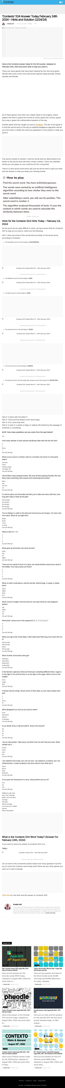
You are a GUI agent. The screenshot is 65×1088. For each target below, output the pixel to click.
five (3, 754)
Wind (3, 593)
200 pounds (6, 644)
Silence (4, 717)
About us (21, 1080)
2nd (3, 783)
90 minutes (5, 504)
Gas (3, 553)
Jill (3, 488)
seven (4, 750)
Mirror (4, 768)
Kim (3, 483)
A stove (4, 525)
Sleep (4, 609)
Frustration (5, 719)
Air (3, 555)
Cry (3, 612)
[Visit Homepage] (11, 2)
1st (3, 785)
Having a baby (6, 467)
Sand (3, 589)
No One (4, 485)
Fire (3, 595)
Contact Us (28, 1080)
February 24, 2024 (22, 23)
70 (3, 731)
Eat (3, 607)
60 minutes (5, 506)
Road (3, 551)
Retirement (5, 663)
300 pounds (6, 642)
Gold (3, 771)
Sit (3, 614)
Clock (4, 766)
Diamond (5, 773)
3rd (3, 787)
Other (30, 23)
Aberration (5, 661)
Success (4, 462)
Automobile (5, 665)
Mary (3, 481)
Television (5, 659)
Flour (4, 680)
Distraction (5, 715)
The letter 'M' (6, 469)
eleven (4, 748)
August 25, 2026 (14, 984)
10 (2, 703)
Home (34, 1080)
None (4, 448)
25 (3, 733)
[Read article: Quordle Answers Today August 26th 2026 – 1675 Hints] (48, 998)
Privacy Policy (41, 1080)
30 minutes (5, 502)
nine (3, 752)
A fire (4, 523)
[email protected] (50, 913)
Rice (3, 684)
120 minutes (6, 500)
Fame (4, 465)
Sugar (4, 682)
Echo (3, 713)
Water (4, 558)
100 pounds (6, 649)
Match (4, 518)
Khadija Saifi (10, 23)
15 (2, 735)
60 (3, 729)
